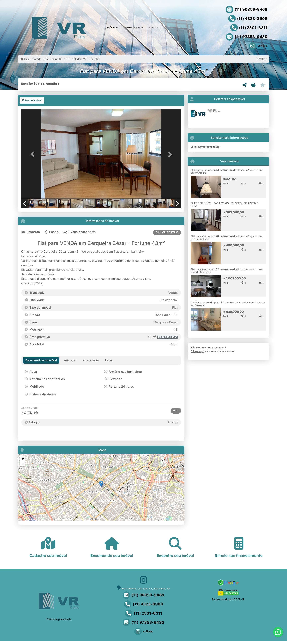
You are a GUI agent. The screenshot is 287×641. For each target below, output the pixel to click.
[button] (33, 154)
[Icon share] (143, 580)
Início (26, 59)
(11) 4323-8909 (252, 18)
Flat (68, 59)
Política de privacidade (58, 619)
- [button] (23, 463)
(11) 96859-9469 (251, 9)
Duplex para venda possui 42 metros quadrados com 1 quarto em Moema (228, 304)
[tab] (32, 100)
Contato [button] (154, 27)
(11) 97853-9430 (251, 36)
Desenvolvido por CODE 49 (228, 599)
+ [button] (23, 459)
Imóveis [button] (111, 27)
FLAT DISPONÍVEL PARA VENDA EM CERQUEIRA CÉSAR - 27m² (225, 205)
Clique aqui (197, 351)
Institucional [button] (132, 27)
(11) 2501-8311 (253, 27)
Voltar (262, 59)
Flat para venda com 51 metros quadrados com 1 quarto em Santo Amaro (226, 171)
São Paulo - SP (53, 59)
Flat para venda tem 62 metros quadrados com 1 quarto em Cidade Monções (226, 271)
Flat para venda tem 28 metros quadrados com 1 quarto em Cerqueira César (226, 238)
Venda (37, 59)
